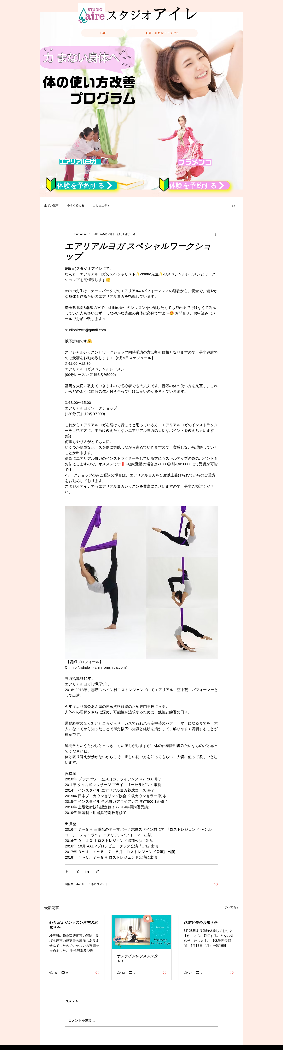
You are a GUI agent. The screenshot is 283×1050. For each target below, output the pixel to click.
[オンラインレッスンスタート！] (142, 932)
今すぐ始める (75, 205)
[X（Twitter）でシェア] (77, 871)
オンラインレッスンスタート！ (139, 958)
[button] (234, 205)
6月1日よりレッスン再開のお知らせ (73, 925)
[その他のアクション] (215, 234)
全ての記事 (51, 205)
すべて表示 (231, 907)
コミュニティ (101, 205)
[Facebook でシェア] (67, 871)
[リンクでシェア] (97, 871)
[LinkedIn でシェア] (87, 871)
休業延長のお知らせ (200, 922)
